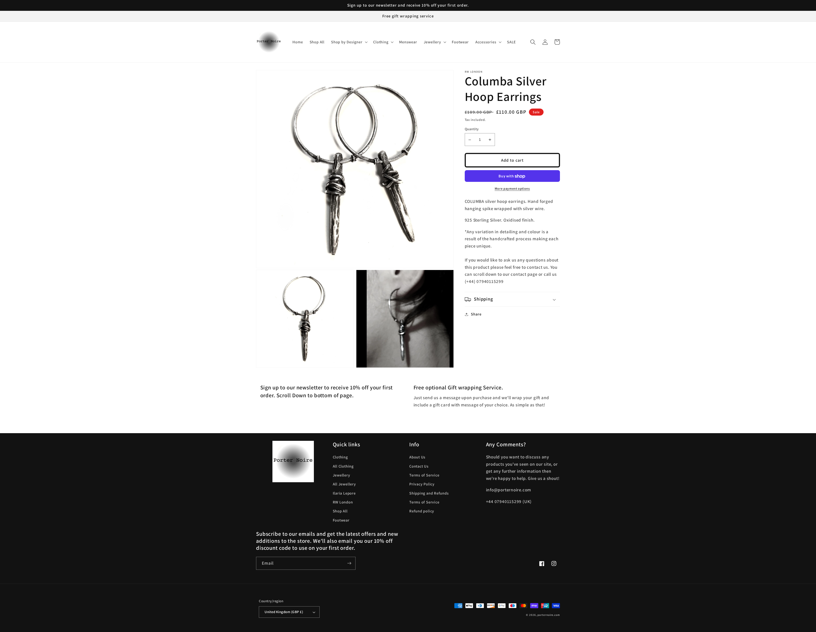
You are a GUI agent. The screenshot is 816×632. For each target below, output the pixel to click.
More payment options (512, 189)
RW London (343, 502)
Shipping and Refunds (429, 493)
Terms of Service (424, 475)
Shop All (340, 510)
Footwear (341, 520)
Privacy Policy (422, 483)
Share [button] (476, 314)
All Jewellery (344, 483)
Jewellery (341, 475)
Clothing (340, 457)
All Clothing (343, 466)
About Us (417, 457)
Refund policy (421, 510)
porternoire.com (548, 615)
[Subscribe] (349, 563)
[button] (349, 42)
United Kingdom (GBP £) (284, 611)
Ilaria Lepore (344, 493)
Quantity (472, 129)
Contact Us (419, 466)
